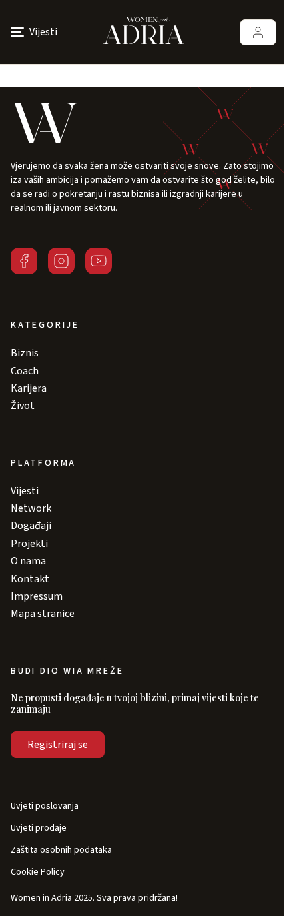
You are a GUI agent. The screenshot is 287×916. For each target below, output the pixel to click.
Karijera (29, 388)
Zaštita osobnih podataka (61, 850)
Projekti (29, 544)
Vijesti (25, 491)
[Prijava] (258, 32)
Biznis (25, 353)
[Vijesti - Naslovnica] (143, 32)
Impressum (37, 596)
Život (23, 406)
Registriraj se (57, 744)
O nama (28, 561)
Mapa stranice (43, 614)
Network (31, 508)
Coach (25, 371)
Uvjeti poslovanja (45, 806)
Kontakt (30, 579)
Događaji (31, 526)
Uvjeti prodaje (39, 828)
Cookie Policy (38, 872)
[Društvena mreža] (24, 261)
